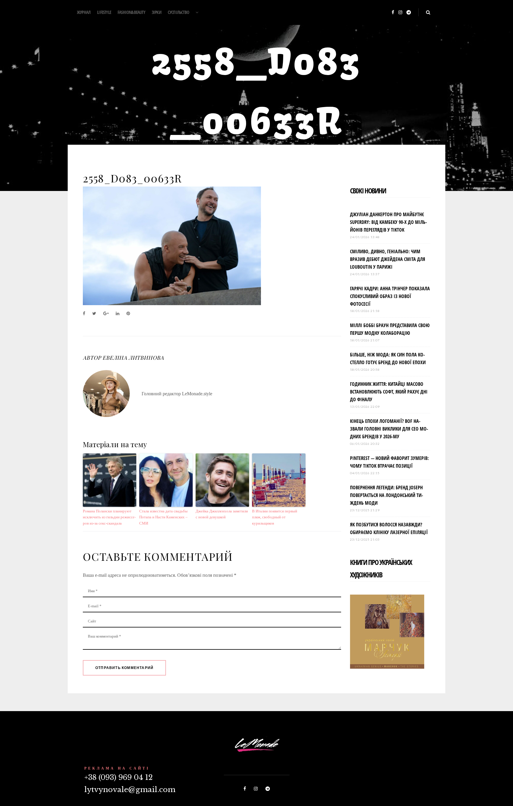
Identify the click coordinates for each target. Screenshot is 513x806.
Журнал (84, 12)
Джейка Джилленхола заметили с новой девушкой (222, 514)
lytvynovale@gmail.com (129, 789)
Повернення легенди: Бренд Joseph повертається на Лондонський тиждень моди (386, 495)
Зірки (156, 12)
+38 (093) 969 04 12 (118, 777)
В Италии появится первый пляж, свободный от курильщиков (274, 517)
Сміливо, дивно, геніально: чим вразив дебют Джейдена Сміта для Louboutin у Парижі (387, 259)
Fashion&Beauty (131, 12)
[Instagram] (400, 12)
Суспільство (178, 12)
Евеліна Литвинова (133, 357)
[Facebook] (393, 12)
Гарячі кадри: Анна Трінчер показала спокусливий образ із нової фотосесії (390, 296)
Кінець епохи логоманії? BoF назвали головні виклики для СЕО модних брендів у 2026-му (389, 429)
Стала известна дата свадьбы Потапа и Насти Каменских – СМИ (163, 517)
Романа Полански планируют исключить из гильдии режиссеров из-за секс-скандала (109, 517)
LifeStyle (104, 12)
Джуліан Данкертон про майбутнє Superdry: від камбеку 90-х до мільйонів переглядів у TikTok (388, 222)
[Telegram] (408, 12)
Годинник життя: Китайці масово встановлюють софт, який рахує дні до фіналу (389, 392)
